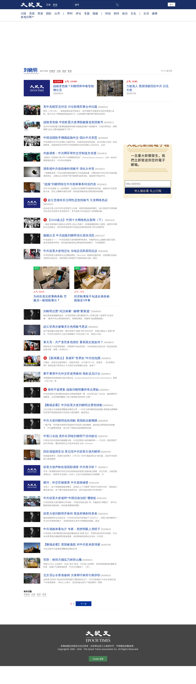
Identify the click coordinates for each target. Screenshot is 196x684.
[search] (96, 4)
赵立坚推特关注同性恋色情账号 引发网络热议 (78, 200)
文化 (133, 13)
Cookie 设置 (98, 658)
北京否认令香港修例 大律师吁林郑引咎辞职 (71, 575)
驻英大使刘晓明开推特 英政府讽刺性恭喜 (70, 513)
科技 (108, 13)
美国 (32, 13)
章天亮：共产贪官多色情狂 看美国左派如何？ (73, 342)
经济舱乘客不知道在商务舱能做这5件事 (92, 298)
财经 (116, 13)
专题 (87, 13)
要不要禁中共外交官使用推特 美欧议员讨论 (71, 373)
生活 (146, 13)
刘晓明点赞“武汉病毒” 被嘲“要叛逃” (67, 311)
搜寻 (117, 4)
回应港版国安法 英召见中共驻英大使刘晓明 (71, 451)
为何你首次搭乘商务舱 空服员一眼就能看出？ (50, 298)
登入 (171, 4)
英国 (64, 71)
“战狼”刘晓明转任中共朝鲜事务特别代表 (69, 184)
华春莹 (52, 71)
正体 (48, 4)
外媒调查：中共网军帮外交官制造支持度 (69, 153)
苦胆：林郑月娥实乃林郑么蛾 (62, 559)
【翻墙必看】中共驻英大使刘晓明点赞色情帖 (72, 405)
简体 (55, 4)
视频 (95, 13)
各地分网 (26, 17)
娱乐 (125, 13)
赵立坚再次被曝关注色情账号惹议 (65, 326)
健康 (154, 13)
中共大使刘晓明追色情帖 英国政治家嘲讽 (70, 420)
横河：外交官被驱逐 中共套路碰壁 (66, 482)
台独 (59, 71)
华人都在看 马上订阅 (147, 191)
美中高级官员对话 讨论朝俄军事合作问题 (70, 106)
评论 (78, 13)
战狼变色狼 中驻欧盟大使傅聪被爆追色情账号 (73, 122)
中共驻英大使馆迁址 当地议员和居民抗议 (70, 250)
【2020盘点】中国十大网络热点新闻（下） (76, 220)
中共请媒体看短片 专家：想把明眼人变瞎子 (71, 529)
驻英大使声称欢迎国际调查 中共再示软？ (70, 467)
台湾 (57, 13)
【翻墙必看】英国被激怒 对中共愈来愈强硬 (71, 544)
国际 (48, 13)
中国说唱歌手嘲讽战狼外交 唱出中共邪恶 (70, 137)
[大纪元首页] (31, 4)
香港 (40, 13)
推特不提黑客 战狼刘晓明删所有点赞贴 (73, 389)
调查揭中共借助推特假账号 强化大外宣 (68, 168)
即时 (70, 13)
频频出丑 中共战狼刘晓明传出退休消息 (68, 235)
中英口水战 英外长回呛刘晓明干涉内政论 (70, 436)
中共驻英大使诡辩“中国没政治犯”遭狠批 (69, 498)
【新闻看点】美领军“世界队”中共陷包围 (74, 358)
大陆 (23, 13)
